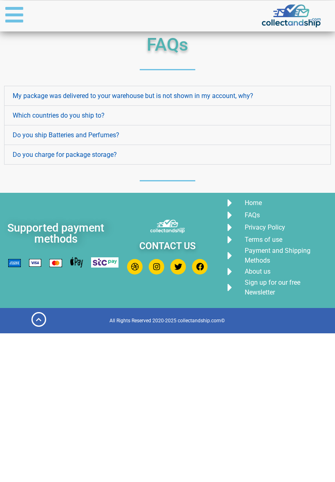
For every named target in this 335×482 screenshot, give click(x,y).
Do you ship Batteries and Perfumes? (66, 135)
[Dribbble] (135, 266)
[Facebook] (200, 266)
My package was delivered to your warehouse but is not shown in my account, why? (133, 96)
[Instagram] (156, 266)
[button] (167, 95)
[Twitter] (178, 266)
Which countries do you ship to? (59, 115)
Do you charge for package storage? (65, 154)
